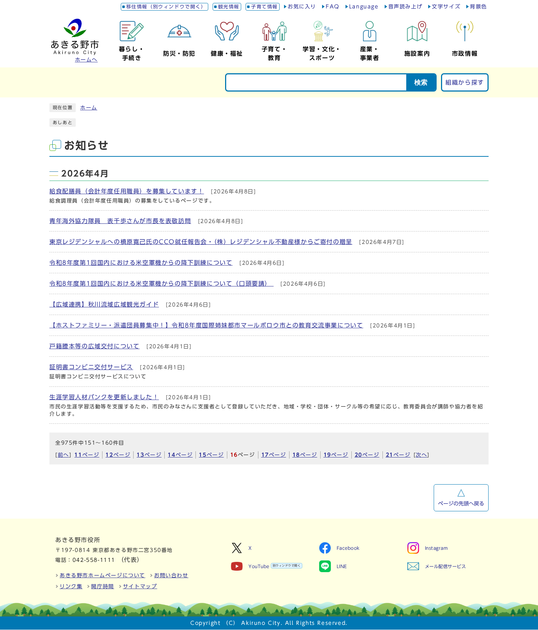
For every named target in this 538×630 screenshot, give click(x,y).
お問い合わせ (171, 575)
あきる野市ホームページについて (102, 575)
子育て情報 (264, 6)
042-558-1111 (93, 560)
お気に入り (302, 6)
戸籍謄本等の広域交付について (94, 346)
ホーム (88, 107)
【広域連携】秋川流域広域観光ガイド (104, 304)
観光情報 (228, 6)
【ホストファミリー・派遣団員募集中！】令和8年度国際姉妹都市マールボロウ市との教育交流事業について (206, 325)
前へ (63, 454)
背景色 (478, 6)
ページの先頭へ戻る (461, 503)
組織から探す (464, 82)
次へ (421, 454)
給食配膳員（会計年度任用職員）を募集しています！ (126, 191)
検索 (420, 82)
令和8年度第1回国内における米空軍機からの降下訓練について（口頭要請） (161, 283)
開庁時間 (102, 586)
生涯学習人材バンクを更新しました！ (104, 397)
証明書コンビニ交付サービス (91, 367)
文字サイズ (446, 6)
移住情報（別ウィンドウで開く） (166, 6)
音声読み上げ (405, 6)
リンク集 (71, 586)
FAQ (333, 6)
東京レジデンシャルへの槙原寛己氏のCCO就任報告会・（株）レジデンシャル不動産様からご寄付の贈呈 (200, 242)
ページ (86, 454)
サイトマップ (140, 586)
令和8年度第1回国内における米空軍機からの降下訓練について (140, 263)
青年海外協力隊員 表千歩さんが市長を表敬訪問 (120, 221)
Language (364, 6)
